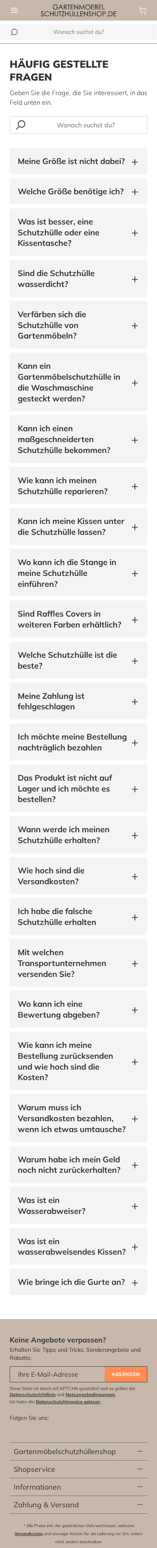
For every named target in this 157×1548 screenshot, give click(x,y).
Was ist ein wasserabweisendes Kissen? (72, 1246)
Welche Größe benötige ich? (71, 191)
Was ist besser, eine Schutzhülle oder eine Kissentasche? (72, 232)
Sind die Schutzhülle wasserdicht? (72, 278)
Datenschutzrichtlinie (33, 1394)
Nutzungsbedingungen (90, 1394)
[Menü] (14, 10)
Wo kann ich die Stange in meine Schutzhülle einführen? (72, 573)
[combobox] (78, 32)
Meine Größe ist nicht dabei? (71, 161)
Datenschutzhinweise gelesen (68, 1402)
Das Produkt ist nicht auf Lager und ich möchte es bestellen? (72, 788)
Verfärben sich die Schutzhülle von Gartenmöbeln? (72, 325)
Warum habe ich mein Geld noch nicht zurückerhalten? (72, 1164)
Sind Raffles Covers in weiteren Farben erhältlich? (72, 619)
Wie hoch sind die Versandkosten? (72, 875)
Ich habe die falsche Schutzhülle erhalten (72, 916)
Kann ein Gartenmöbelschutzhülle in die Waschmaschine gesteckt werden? (72, 382)
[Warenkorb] (142, 10)
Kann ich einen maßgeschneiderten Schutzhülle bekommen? (72, 439)
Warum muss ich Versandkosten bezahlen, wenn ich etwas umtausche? (72, 1118)
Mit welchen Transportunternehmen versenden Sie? (72, 963)
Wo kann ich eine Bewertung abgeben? (72, 1009)
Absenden (126, 1374)
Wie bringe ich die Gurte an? (71, 1282)
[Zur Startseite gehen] (79, 9)
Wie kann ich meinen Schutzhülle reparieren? (72, 485)
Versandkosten (28, 1533)
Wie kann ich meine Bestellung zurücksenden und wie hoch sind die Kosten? (72, 1061)
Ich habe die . (55, 1402)
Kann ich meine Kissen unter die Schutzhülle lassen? (72, 526)
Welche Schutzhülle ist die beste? (72, 660)
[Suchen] (14, 32)
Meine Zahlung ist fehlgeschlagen (72, 701)
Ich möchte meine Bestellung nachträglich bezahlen (72, 741)
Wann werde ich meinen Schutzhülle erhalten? (72, 834)
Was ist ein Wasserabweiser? (72, 1205)
